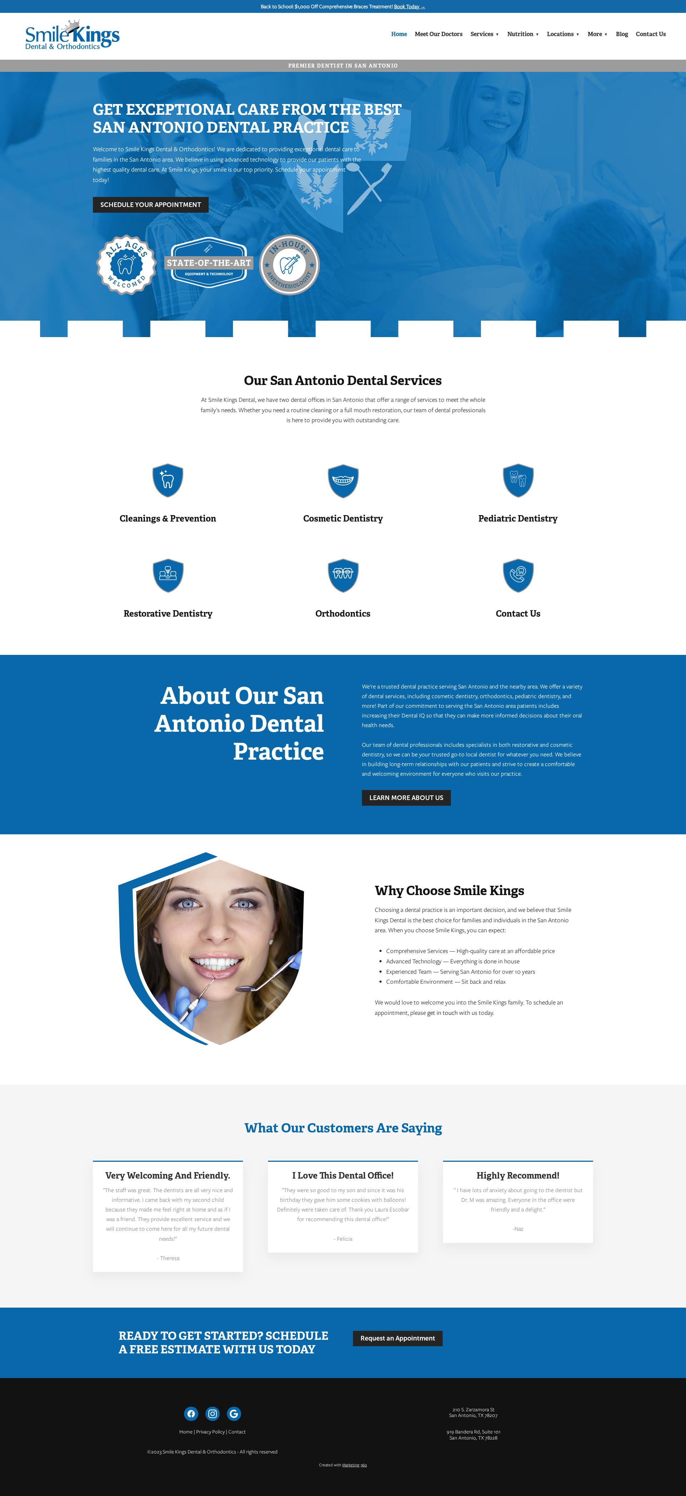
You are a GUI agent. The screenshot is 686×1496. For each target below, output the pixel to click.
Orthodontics (343, 613)
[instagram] (212, 1414)
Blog (622, 34)
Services (485, 34)
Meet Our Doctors (439, 34)
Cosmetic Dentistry (343, 518)
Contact (237, 1431)
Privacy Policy (210, 1431)
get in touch (442, 1012)
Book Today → (410, 6)
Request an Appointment (398, 1338)
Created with (343, 1465)
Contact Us (651, 34)
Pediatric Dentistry (518, 518)
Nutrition (523, 34)
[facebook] (191, 1414)
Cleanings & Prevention (168, 518)
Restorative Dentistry (168, 613)
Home (399, 34)
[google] (234, 1414)
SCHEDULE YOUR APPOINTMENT (150, 204)
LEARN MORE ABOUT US (406, 797)
